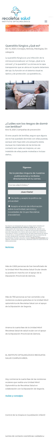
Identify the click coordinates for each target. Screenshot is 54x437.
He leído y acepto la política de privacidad (24, 199)
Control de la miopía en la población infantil (25, 415)
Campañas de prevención (29, 130)
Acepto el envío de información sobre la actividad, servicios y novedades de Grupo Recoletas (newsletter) (25, 210)
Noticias (29, 49)
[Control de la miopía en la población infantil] (27, 410)
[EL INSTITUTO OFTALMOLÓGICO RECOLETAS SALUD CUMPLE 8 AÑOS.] (27, 350)
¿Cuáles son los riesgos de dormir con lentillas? (26, 125)
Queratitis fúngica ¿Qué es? (22, 46)
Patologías (39, 49)
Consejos (21, 49)
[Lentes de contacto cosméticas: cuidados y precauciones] (27, 431)
